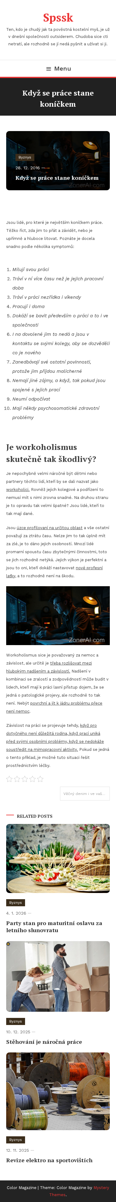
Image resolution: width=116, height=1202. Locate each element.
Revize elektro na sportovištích (49, 1160)
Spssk (58, 17)
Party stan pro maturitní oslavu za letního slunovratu (54, 926)
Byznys (25, 157)
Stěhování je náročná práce (44, 1041)
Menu (62, 68)
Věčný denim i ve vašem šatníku (86, 794)
